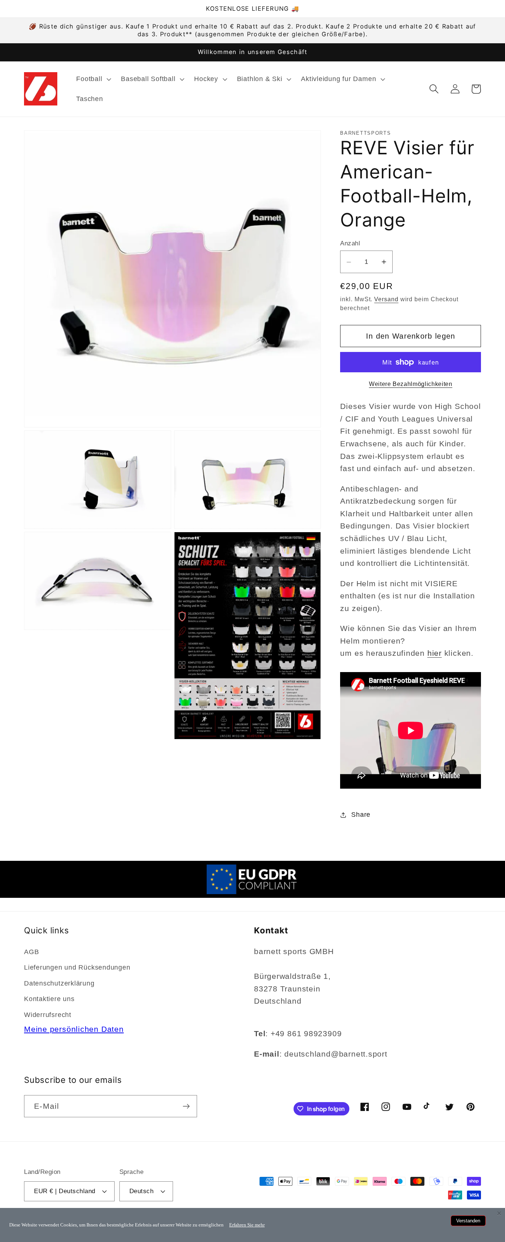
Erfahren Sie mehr (247, 1225)
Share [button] (360, 814)
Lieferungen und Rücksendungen (77, 967)
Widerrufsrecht (47, 1014)
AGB (31, 952)
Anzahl (350, 243)
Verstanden (468, 1220)
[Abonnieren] (186, 1106)
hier (434, 653)
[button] (93, 79)
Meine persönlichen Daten (74, 1029)
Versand (386, 299)
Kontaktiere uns (49, 999)
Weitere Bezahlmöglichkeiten (411, 384)
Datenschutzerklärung (59, 983)
